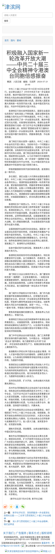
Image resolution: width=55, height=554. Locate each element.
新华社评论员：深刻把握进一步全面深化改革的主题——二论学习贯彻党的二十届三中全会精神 (27, 515)
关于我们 (8, 533)
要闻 (19, 40)
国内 (13, 40)
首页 (7, 40)
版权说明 (46, 533)
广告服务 (21, 533)
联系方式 (34, 533)
